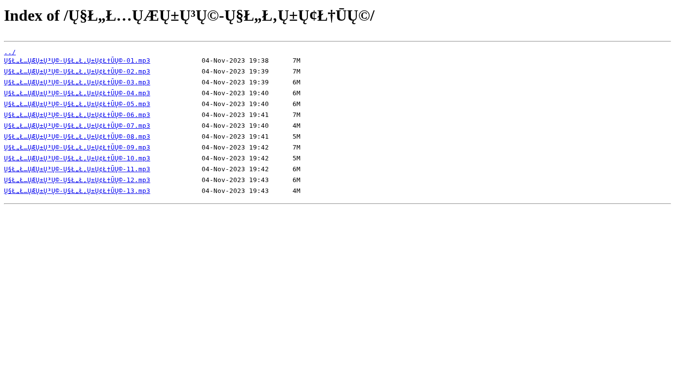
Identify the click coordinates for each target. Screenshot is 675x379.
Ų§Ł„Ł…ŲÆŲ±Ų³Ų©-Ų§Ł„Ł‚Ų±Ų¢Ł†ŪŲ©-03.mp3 (77, 82)
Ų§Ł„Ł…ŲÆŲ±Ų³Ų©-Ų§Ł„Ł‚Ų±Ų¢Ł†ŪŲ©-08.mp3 (77, 136)
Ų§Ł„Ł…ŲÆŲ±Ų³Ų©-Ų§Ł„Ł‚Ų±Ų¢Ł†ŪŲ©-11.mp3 (77, 169)
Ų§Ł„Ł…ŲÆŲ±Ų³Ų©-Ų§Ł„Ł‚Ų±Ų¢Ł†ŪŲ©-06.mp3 (77, 114)
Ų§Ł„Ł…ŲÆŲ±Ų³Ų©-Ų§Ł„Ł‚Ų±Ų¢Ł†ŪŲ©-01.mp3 (77, 60)
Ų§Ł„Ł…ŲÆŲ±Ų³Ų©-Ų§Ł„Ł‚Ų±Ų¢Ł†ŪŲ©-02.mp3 (77, 71)
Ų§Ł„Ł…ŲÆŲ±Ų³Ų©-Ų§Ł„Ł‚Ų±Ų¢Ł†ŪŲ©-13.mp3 (77, 190)
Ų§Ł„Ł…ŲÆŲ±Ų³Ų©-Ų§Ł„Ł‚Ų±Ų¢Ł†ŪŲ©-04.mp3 (77, 93)
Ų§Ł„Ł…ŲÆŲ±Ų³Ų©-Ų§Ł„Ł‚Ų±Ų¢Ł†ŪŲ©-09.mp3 (77, 147)
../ (10, 52)
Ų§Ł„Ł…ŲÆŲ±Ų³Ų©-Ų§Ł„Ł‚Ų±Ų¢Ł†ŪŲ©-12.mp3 (77, 180)
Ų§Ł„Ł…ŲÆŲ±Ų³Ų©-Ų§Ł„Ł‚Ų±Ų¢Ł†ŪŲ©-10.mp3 (77, 158)
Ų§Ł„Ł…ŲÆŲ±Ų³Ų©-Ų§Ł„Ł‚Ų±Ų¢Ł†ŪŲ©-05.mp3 (77, 104)
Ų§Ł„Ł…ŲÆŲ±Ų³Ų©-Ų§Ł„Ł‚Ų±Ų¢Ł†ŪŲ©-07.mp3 (77, 125)
